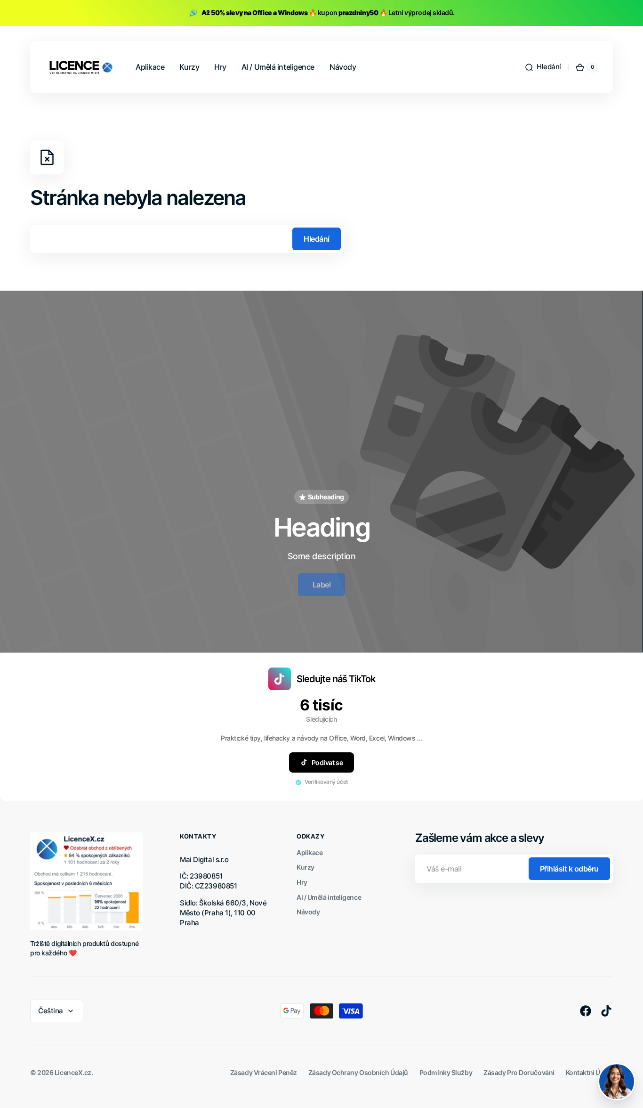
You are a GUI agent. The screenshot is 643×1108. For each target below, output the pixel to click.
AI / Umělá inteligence (329, 897)
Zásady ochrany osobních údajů (358, 1072)
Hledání (317, 239)
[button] (542, 67)
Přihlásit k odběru (569, 868)
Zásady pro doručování (519, 1072)
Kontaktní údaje (589, 1072)
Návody (308, 912)
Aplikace (309, 852)
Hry (302, 882)
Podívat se (327, 762)
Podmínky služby (445, 1072)
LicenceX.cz (73, 1072)
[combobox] (187, 239)
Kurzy (305, 867)
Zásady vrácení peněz (263, 1072)
